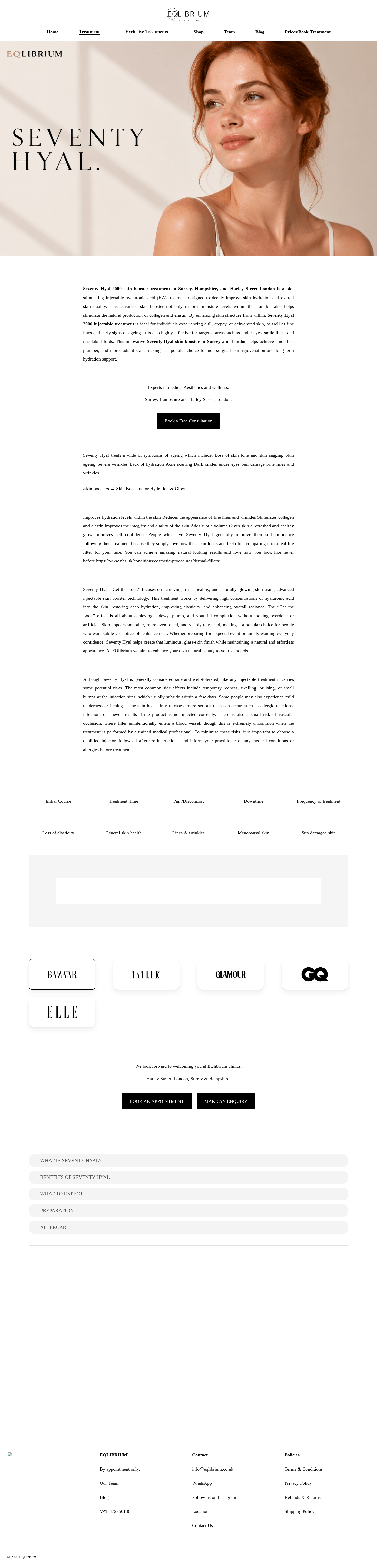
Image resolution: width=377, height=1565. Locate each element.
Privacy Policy (298, 1483)
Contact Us (202, 1525)
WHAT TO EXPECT (61, 1194)
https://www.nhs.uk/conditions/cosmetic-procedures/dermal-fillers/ (158, 560)
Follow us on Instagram (214, 1497)
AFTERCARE (54, 1227)
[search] (341, 15)
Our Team (109, 1483)
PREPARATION (57, 1210)
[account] (354, 15)
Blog (104, 1497)
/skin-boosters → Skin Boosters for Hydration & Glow (134, 488)
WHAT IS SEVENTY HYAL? (70, 1160)
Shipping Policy (299, 1511)
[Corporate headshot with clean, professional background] (311, 1300)
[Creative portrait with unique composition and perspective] (66, 1300)
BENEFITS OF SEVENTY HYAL (75, 1177)
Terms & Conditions (304, 1469)
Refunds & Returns (303, 1497)
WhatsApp (202, 1483)
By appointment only (119, 1469)
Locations (201, 1511)
